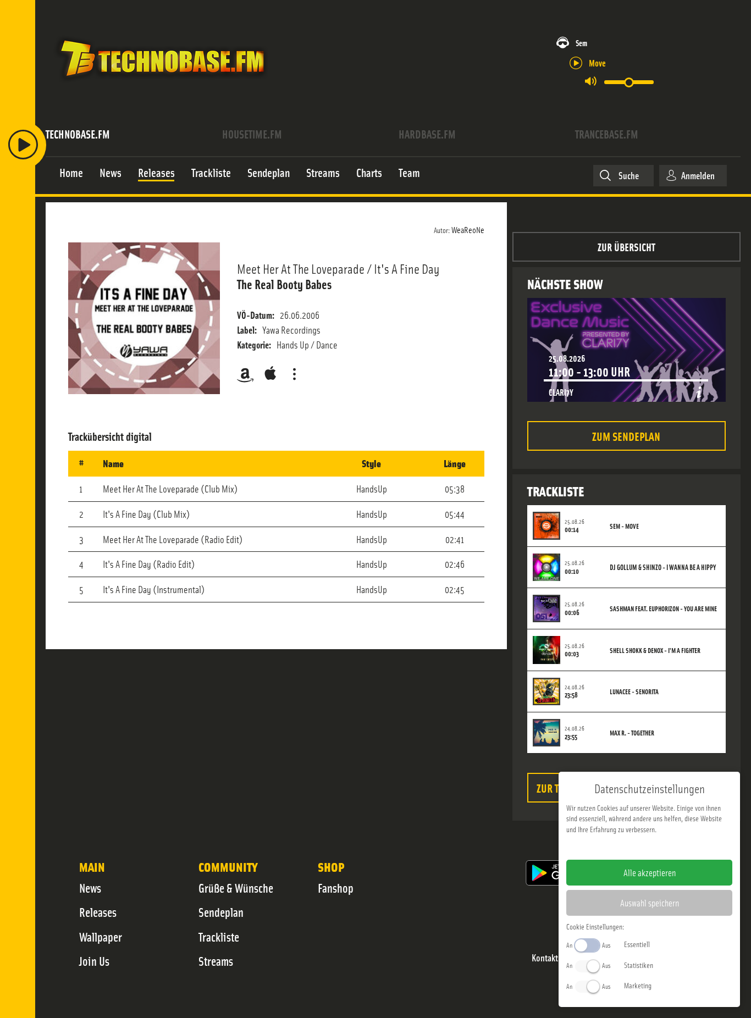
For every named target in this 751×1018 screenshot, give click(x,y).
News (90, 888)
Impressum (615, 846)
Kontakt (545, 958)
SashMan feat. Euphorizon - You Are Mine (663, 608)
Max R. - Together (632, 732)
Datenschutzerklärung (668, 846)
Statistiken (638, 965)
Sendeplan (221, 912)
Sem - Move (624, 526)
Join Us (94, 961)
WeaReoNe (467, 229)
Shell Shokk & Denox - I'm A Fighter (655, 650)
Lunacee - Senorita (634, 691)
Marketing (637, 985)
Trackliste (218, 937)
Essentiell (637, 944)
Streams (215, 961)
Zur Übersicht (626, 246)
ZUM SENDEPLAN (626, 435)
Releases (98, 912)
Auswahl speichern (649, 902)
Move (597, 62)
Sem (581, 42)
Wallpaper (100, 937)
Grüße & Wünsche (235, 888)
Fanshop (336, 888)
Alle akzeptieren (649, 872)
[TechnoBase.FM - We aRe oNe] (161, 84)
